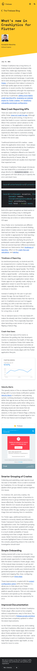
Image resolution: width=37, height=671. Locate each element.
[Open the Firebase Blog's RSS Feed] (34, 4)
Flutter (3, 83)
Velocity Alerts (6, 395)
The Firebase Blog (12, 10)
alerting (15, 252)
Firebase (8, 4)
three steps (18, 577)
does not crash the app (19, 115)
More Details (8, 667)
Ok (16, 667)
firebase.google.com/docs (25, 616)
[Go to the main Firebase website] (3, 3)
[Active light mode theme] (30, 4)
